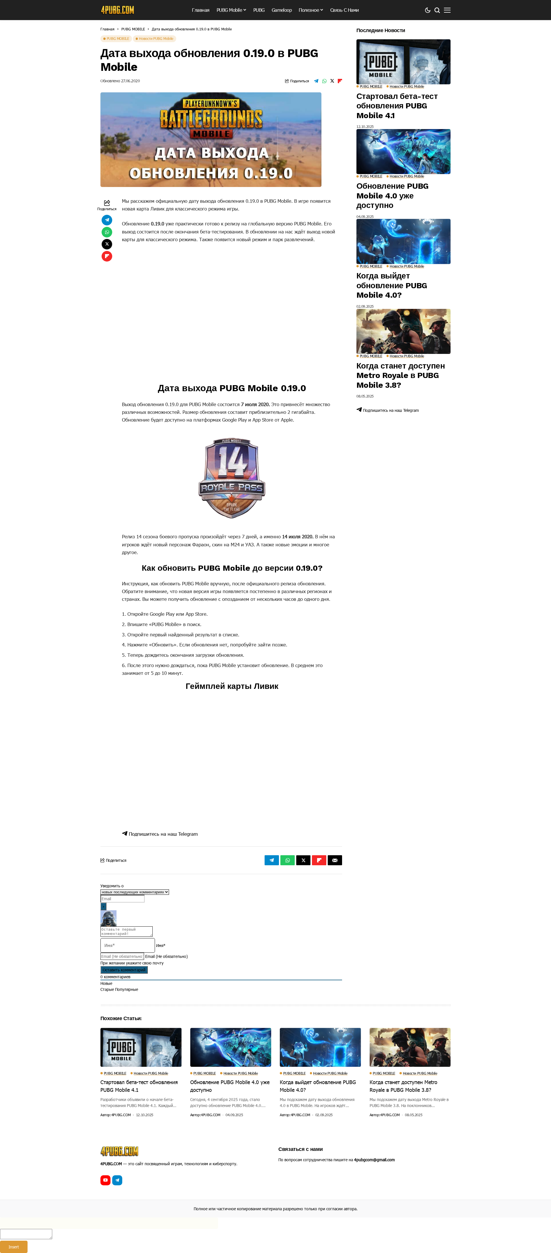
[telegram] (117, 1180)
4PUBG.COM (121, 1115)
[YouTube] (105, 1180)
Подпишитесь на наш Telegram (162, 834)
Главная (107, 29)
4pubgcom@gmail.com (374, 1159)
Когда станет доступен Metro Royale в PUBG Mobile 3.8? (400, 375)
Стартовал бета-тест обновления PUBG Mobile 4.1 (397, 105)
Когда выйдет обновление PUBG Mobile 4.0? (391, 285)
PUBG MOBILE (133, 29)
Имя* (161, 945)
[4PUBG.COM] (117, 10)
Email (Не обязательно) (166, 956)
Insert (14, 1247)
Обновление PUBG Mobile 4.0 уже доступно (392, 195)
